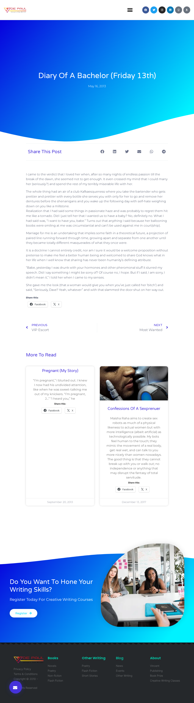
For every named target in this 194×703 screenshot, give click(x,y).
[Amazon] (186, 9)
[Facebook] (145, 9)
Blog (119, 658)
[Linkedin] (170, 9)
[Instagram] (162, 9)
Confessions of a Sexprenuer (134, 408)
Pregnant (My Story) (60, 371)
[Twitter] (153, 9)
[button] (130, 10)
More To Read (41, 355)
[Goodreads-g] (178, 9)
